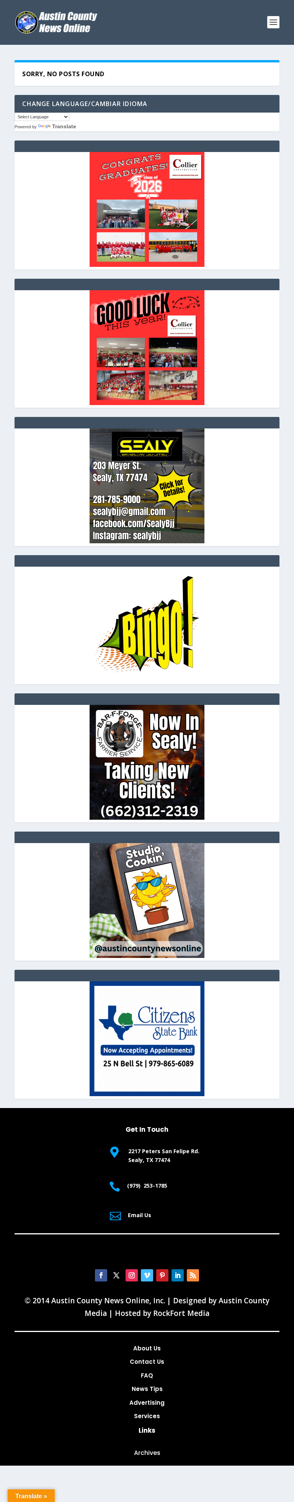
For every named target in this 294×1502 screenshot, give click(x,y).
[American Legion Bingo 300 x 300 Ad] (147, 679)
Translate (64, 126)
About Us (147, 1348)
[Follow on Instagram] (132, 1275)
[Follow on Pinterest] (162, 1275)
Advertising (147, 1403)
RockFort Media (181, 1313)
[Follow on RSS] (193, 1275)
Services (147, 1416)
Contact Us (147, 1362)
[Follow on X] (116, 1275)
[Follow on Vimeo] (147, 1275)
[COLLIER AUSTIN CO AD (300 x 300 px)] (147, 264)
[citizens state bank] (147, 1094)
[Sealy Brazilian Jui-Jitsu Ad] (147, 541)
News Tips (147, 1389)
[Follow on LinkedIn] (178, 1275)
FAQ (147, 1375)
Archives (147, 1452)
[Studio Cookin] (147, 955)
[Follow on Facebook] (101, 1275)
